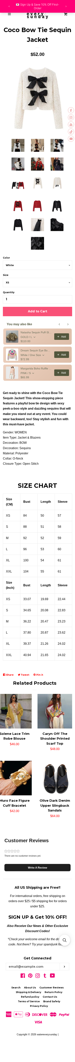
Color (6, 257)
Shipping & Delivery (28, 992)
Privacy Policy (39, 1006)
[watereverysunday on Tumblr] (45, 976)
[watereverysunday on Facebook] (22, 976)
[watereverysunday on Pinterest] (30, 976)
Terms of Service (29, 1001)
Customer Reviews (51, 987)
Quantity (8, 292)
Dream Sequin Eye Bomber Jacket (36, 350)
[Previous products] (59, 324)
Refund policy (30, 996)
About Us (30, 987)
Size (5, 275)
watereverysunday (47, 1034)
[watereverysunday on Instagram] (37, 976)
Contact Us (50, 996)
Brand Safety (51, 1001)
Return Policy (53, 992)
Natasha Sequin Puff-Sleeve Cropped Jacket (36, 332)
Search (16, 987)
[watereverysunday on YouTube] (52, 976)
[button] (37, 867)
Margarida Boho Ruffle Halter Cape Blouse (36, 368)
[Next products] (68, 324)
